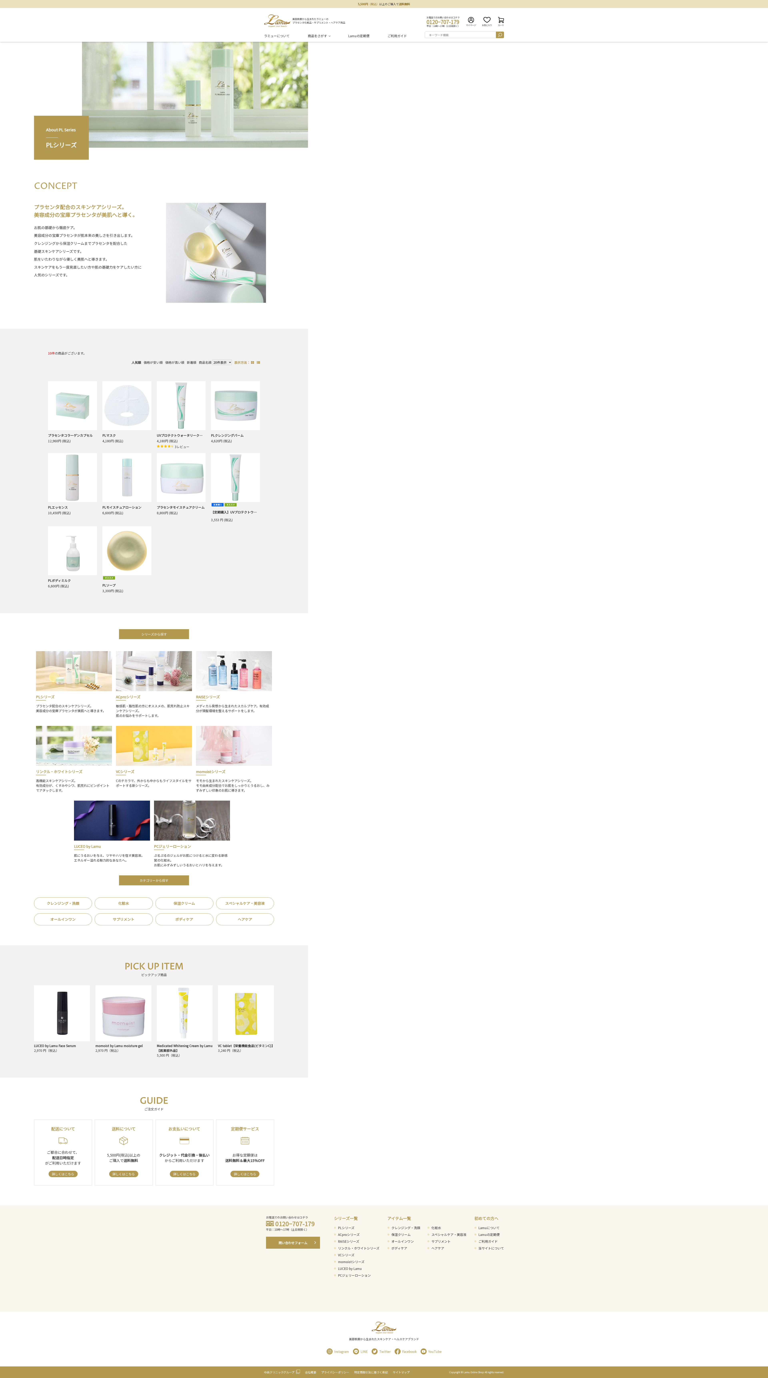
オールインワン (63, 919)
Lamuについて (489, 1227)
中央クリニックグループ (279, 1372)
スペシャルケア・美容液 (245, 903)
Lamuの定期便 (358, 35)
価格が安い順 (153, 362)
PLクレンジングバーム (227, 435)
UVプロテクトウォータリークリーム (183, 435)
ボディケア (184, 919)
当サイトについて (491, 1248)
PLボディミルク (59, 580)
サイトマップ (401, 1372)
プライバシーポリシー (335, 1372)
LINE (364, 1351)
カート (501, 25)
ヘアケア (245, 919)
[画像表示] (253, 362)
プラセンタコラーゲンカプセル (70, 435)
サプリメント (123, 919)
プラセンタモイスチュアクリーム (181, 507)
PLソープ (109, 585)
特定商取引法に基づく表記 (371, 1372)
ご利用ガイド (397, 35)
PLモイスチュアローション (121, 507)
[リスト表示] (258, 362)
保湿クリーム (184, 903)
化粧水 (123, 903)
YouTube (435, 1351)
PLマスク (109, 435)
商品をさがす (317, 35)
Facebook (409, 1351)
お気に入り (487, 25)
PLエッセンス (58, 507)
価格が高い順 (174, 362)
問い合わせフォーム (293, 1242)
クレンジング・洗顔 (63, 903)
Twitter (385, 1351)
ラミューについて (277, 35)
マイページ (471, 25)
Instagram (341, 1351)
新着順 (191, 362)
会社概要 (310, 1372)
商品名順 (205, 362)
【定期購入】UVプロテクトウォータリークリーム (246, 512)
